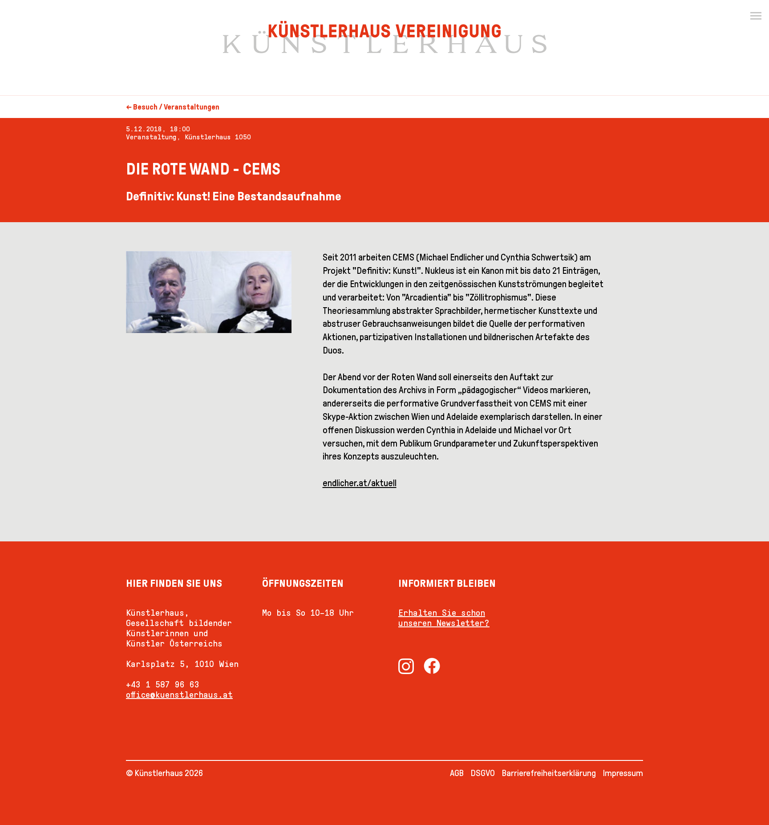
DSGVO (483, 773)
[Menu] (756, 16)
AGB (457, 773)
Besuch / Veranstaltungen (176, 107)
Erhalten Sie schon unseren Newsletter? (444, 618)
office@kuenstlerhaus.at (179, 694)
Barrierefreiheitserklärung (549, 773)
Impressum (623, 773)
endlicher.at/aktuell (360, 483)
